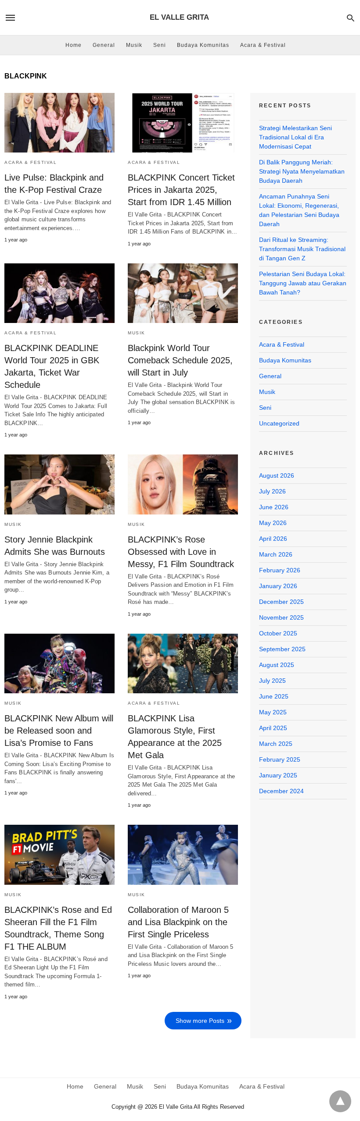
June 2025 (273, 696)
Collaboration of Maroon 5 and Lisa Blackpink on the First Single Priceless (178, 922)
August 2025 (276, 664)
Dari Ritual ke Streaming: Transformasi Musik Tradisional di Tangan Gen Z (302, 249)
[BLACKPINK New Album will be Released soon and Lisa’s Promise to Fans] (59, 663)
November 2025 (281, 617)
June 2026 (273, 507)
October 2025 (278, 633)
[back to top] (340, 1101)
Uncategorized (279, 423)
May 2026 (273, 522)
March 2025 (275, 743)
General (104, 45)
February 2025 (279, 759)
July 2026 (272, 491)
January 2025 (278, 775)
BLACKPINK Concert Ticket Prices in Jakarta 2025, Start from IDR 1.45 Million (181, 190)
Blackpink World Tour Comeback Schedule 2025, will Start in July (180, 360)
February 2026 (279, 570)
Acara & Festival (263, 45)
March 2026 (275, 554)
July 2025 (272, 680)
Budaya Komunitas (203, 45)
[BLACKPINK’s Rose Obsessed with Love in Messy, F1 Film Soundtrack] (183, 484)
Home (73, 45)
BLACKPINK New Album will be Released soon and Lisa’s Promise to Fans (58, 730)
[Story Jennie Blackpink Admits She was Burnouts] (59, 484)
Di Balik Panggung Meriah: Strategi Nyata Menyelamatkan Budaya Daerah (302, 171)
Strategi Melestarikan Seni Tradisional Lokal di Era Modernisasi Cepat (295, 137)
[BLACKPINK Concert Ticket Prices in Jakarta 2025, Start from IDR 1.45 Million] (183, 123)
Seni (159, 45)
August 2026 (276, 475)
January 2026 (278, 585)
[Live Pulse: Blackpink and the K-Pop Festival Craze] (59, 123)
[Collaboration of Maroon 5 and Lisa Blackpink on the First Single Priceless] (183, 854)
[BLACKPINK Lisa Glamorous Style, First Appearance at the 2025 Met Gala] (183, 663)
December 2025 (281, 601)
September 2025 (282, 649)
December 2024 (281, 791)
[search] (351, 18)
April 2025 (273, 727)
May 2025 (273, 712)
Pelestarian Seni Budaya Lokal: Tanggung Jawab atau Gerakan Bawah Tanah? (302, 283)
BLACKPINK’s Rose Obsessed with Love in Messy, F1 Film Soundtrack (181, 552)
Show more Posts (200, 1020)
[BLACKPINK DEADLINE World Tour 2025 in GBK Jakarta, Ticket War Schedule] (59, 293)
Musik (134, 45)
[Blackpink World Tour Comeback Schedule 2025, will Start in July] (183, 293)
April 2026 (273, 538)
